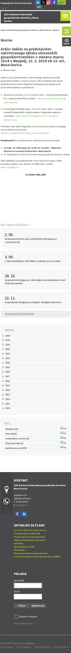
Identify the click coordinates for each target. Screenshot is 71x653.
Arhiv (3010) (11, 433)
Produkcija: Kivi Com (62, 647)
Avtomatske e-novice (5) (17, 438)
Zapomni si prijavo (28, 616)
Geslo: (17, 591)
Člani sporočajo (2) (14, 443)
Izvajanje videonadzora (43, 647)
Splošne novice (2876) (16, 448)
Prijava (21, 605)
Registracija (38, 605)
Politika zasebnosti (23, 647)
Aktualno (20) (11, 428)
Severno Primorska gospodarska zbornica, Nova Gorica (26, 30)
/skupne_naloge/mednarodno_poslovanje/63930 (25, 133)
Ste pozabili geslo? (23, 623)
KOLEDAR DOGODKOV (19, 314)
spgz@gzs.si (22, 505)
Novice (56, 30)
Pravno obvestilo (7, 647)
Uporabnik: (19, 580)
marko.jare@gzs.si (10, 167)
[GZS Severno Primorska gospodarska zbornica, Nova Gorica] (16, 3)
